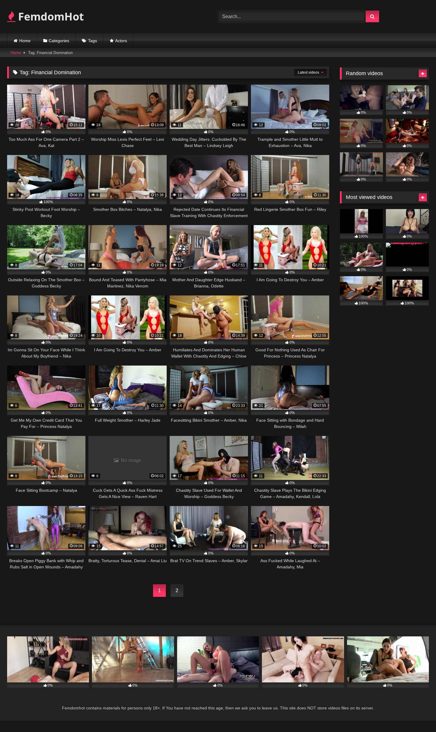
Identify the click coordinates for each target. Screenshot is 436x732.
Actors (121, 40)
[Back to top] (417, 714)
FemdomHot (49, 16)
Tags (92, 40)
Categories (59, 40)
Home (25, 40)
